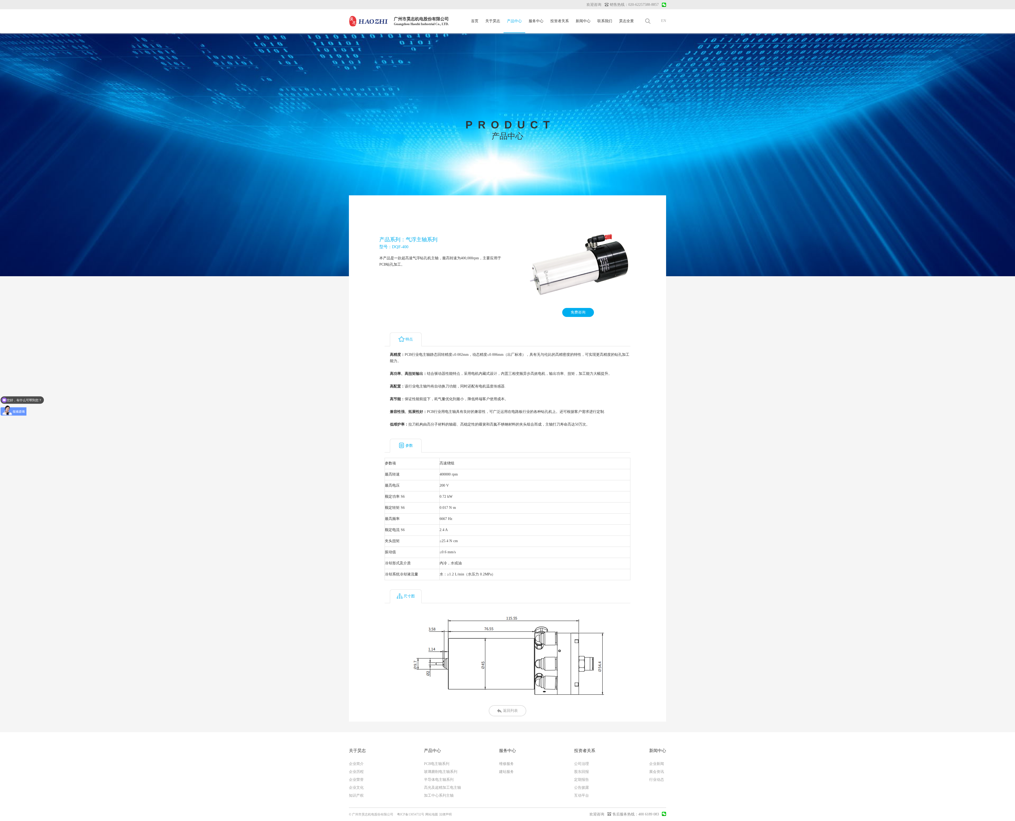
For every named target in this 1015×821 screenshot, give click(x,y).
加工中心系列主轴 (439, 795)
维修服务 (506, 764)
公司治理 (581, 764)
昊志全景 (626, 21)
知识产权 (356, 795)
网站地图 (431, 814)
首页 (474, 21)
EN (663, 21)
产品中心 (514, 21)
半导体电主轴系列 (439, 780)
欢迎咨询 (594, 5)
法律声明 (445, 814)
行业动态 (656, 780)
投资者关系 (559, 21)
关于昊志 (492, 21)
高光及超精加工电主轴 (442, 788)
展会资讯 (656, 772)
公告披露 (581, 788)
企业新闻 (656, 764)
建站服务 (506, 772)
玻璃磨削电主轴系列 (440, 772)
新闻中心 (583, 21)
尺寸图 (409, 596)
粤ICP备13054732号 (410, 814)
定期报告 (581, 780)
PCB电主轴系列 (436, 764)
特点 (409, 339)
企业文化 (356, 788)
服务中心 (536, 21)
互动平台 (581, 795)
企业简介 (356, 764)
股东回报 (581, 772)
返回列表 (510, 711)
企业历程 (356, 772)
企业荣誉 (356, 780)
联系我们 (604, 21)
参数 (409, 446)
